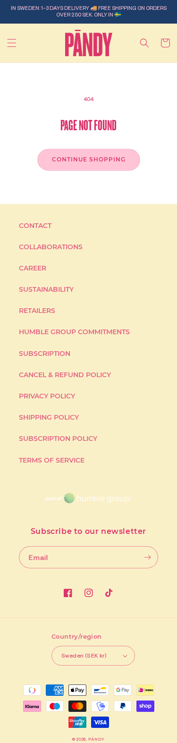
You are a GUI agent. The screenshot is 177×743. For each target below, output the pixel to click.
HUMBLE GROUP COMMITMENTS (74, 332)
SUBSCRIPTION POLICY (58, 438)
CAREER (32, 268)
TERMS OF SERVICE (51, 460)
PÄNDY (96, 739)
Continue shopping (89, 159)
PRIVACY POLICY (47, 396)
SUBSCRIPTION (44, 353)
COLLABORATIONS (51, 247)
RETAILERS (37, 310)
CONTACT (35, 225)
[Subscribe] (147, 557)
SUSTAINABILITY (46, 289)
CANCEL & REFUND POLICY (65, 375)
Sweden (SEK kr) (84, 655)
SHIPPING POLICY (49, 417)
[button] (11, 43)
